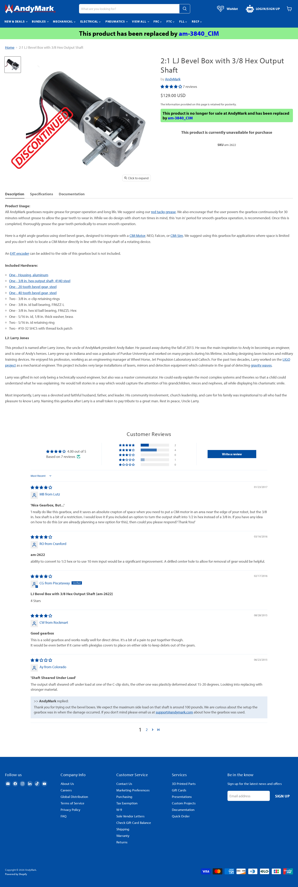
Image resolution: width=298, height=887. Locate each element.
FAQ (63, 816)
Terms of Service (72, 803)
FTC (169, 21)
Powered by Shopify (16, 874)
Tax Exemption (126, 803)
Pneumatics (115, 21)
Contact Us (124, 783)
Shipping (122, 829)
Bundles (39, 21)
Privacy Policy (70, 809)
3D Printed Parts (184, 783)
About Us (67, 783)
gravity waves (261, 365)
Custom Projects (184, 803)
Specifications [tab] (41, 194)
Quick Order (181, 816)
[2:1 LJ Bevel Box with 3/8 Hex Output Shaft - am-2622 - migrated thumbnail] (13, 65)
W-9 (119, 809)
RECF (196, 21)
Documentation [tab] (72, 194)
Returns (122, 842)
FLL (182, 21)
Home (9, 47)
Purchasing (124, 796)
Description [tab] (14, 194)
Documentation (183, 809)
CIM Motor (137, 235)
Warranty (122, 835)
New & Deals (14, 21)
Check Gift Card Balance (133, 822)
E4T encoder (19, 253)
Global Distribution (74, 796)
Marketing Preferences (133, 790)
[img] (41, 487)
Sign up (282, 796)
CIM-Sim (176, 235)
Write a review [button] (232, 454)
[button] (172, 86)
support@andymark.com (174, 712)
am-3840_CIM (199, 33)
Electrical (89, 21)
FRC (156, 21)
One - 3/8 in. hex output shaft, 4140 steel (39, 280)
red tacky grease (163, 211)
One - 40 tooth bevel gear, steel (33, 292)
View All (139, 21)
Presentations (182, 796)
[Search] (184, 8)
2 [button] (147, 729)
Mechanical (63, 21)
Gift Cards (179, 790)
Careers (66, 790)
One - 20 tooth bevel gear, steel (33, 286)
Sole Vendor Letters (130, 816)
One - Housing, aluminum (28, 275)
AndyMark (172, 79)
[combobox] (129, 8)
